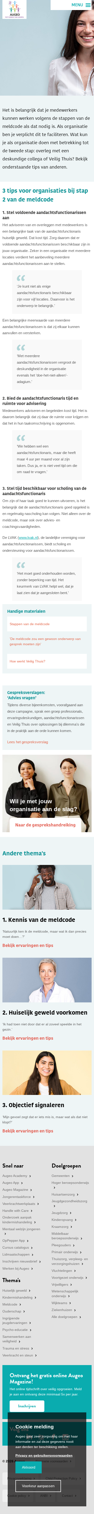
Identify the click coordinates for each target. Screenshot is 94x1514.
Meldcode (9, 1304)
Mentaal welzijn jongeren (21, 1229)
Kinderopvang (62, 1220)
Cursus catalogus (15, 1247)
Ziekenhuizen (62, 1310)
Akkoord (28, 1467)
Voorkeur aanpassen (38, 1486)
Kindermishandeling (17, 1297)
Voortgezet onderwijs (67, 1277)
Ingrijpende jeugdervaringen (14, 1320)
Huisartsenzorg (63, 1194)
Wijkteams (59, 1303)
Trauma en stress (15, 1348)
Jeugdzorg (60, 1213)
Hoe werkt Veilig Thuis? (27, 661)
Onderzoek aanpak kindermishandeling (17, 1219)
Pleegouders (61, 1245)
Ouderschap (11, 1311)
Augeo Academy (14, 1176)
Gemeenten (61, 1176)
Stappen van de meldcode (30, 624)
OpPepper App (13, 1240)
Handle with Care (15, 1211)
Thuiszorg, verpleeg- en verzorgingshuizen (70, 1261)
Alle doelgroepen (64, 1317)
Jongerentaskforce (16, 1197)
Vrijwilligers (60, 1284)
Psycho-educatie (15, 1330)
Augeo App (10, 1183)
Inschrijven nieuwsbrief (19, 1261)
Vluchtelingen (62, 1271)
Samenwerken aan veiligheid (16, 1339)
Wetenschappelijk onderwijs (65, 1293)
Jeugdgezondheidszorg (69, 1201)
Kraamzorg (60, 1227)
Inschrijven (27, 1406)
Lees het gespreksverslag (27, 742)
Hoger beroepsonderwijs (70, 1183)
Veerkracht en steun (17, 1355)
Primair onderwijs (65, 1252)
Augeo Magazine (15, 1190)
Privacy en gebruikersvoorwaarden (44, 1455)
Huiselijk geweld (14, 1290)
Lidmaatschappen (16, 1254)
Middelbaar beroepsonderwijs (65, 1236)
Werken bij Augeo (15, 1268)
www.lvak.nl (28, 538)
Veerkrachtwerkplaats (18, 1204)
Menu (77, 5)
